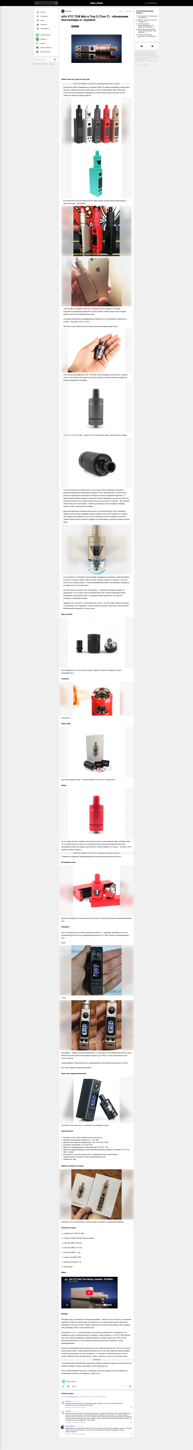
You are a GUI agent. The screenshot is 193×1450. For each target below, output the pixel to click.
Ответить (68, 1407)
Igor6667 (68, 1411)
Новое (42, 20)
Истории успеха (45, 52)
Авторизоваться (152, 3)
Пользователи (44, 28)
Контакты (44, 64)
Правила (37, 64)
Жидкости (43, 39)
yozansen (68, 1401)
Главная (42, 12)
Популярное (44, 16)
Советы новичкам (45, 47)
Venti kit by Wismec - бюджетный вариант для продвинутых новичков (146, 25)
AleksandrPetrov (70, 1426)
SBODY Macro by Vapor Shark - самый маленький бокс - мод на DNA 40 (147, 31)
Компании (43, 24)
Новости (43, 43)
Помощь (52, 64)
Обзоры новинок (45, 35)
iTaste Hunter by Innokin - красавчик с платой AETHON (147, 36)
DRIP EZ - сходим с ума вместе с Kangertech (147, 20)
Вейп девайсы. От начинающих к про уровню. (147, 16)
